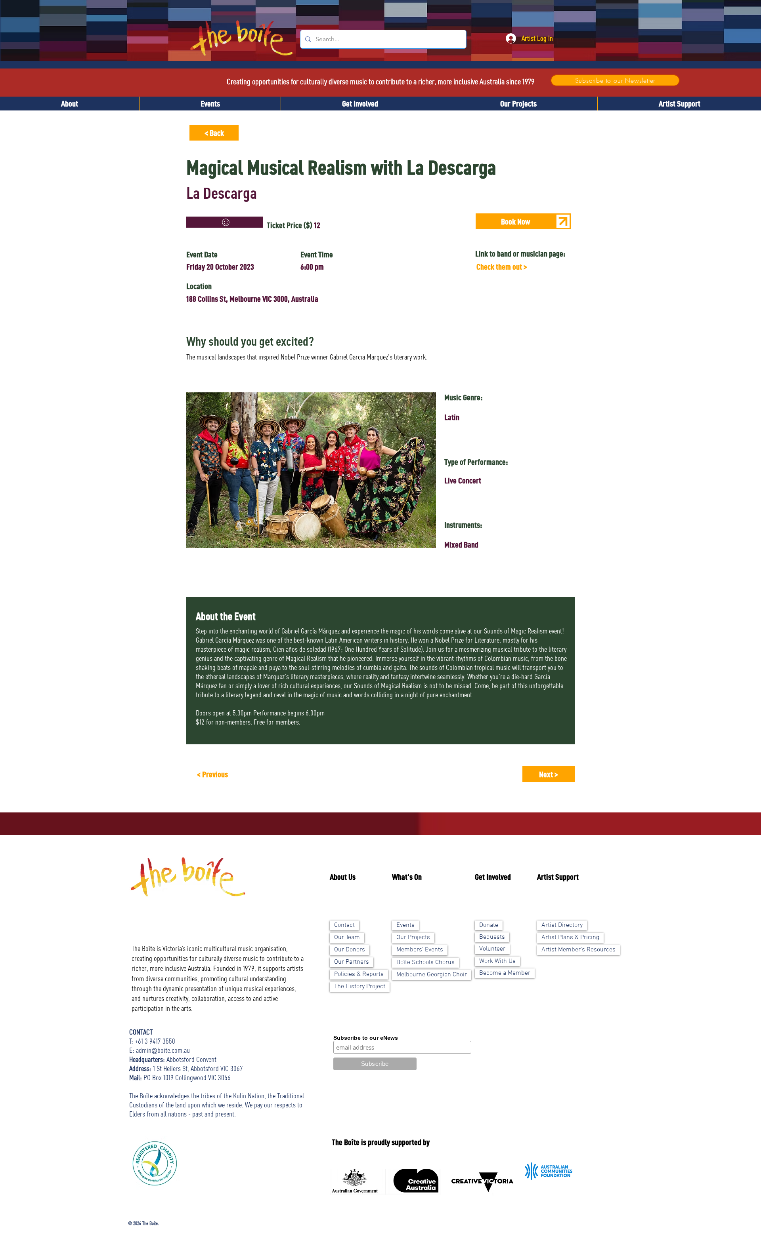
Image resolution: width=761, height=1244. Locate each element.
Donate (488, 925)
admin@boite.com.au (163, 1050)
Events (405, 925)
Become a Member (504, 973)
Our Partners (351, 962)
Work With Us (497, 961)
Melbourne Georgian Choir (431, 975)
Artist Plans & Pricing (570, 938)
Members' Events (419, 950)
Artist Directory (562, 925)
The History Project (359, 987)
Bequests (492, 937)
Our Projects (413, 938)
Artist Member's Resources (578, 950)
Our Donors (349, 950)
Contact (344, 925)
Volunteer (492, 949)
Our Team (347, 938)
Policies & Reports (359, 974)
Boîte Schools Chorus (425, 962)
